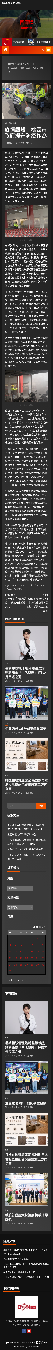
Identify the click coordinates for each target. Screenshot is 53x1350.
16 (43, 951)
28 (32, 964)
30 (43, 964)
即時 (10, 123)
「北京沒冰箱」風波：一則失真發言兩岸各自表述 (26, 1277)
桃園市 (29, 585)
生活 (14, 123)
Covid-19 (14, 585)
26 (21, 964)
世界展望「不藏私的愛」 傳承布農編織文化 (15, 600)
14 (32, 951)
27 (26, 964)
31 (10, 971)
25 (15, 964)
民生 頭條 (29, 681)
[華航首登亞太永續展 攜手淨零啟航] (26, 1189)
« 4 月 (10, 980)
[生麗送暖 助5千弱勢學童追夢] (26, 703)
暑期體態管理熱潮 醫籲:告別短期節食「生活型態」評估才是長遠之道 (26, 672)
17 (10, 958)
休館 (22, 585)
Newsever (19, 1346)
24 (10, 964)
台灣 (5, 123)
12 (21, 951)
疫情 (36, 585)
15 (37, 951)
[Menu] (12, 50)
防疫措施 (18, 589)
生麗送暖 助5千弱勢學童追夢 (37, 42)
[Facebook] (24, 1331)
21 (32, 958)
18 (15, 958)
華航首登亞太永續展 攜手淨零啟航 (25, 849)
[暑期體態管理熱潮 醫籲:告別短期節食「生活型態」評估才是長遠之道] (26, 643)
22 (37, 958)
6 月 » (20, 980)
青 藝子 (10, 143)
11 (15, 951)
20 (26, 958)
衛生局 (9, 589)
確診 (42, 585)
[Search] (43, 50)
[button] (12, 50)
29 (37, 964)
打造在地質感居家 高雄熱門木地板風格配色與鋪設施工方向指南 (26, 784)
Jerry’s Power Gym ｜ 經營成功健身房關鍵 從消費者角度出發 (37, 602)
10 (10, 951)
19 (21, 958)
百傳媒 (26, 22)
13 (26, 951)
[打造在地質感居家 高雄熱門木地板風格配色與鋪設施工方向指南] (26, 754)
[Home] (5, 50)
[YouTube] (29, 1331)
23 (43, 958)
